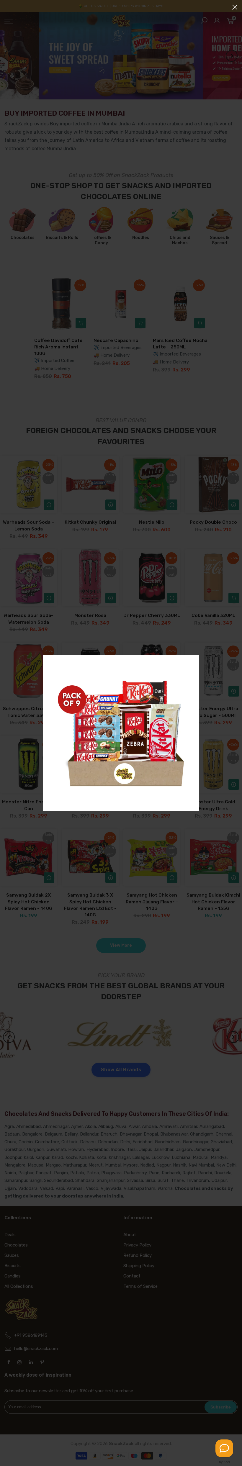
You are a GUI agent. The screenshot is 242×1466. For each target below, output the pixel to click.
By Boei (224, 1462)
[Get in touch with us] (224, 1448)
